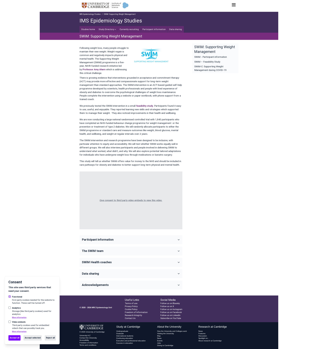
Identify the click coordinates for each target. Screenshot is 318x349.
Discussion (202, 336)
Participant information (154, 29)
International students (124, 336)
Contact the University (88, 338)
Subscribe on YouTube (170, 318)
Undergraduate (122, 331)
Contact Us (130, 318)
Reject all (50, 337)
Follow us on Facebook (171, 312)
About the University (169, 326)
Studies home (88, 29)
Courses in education (124, 343)
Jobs (159, 343)
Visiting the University (165, 333)
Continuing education (124, 338)
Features (201, 333)
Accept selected (33, 337)
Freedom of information (89, 343)
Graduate (120, 333)
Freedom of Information (136, 312)
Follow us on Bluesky (170, 303)
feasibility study (144, 105)
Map (159, 336)
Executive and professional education (131, 341)
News (159, 338)
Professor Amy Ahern (94, 69)
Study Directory (106, 29)
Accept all (14, 337)
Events (159, 341)
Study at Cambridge (128, 326)
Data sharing (175, 29)
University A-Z (85, 335)
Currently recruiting (129, 29)
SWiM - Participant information (210, 56)
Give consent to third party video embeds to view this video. (131, 200)
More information (19, 317)
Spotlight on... (203, 338)
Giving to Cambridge (165, 345)
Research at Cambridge (212, 326)
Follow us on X (167, 306)
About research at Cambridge (210, 341)
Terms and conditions (88, 345)
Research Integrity (133, 315)
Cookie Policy (131, 309)
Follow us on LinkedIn (170, 315)
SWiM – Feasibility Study (207, 61)
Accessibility (84, 340)
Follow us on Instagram (171, 309)
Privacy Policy (131, 306)
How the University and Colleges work (172, 331)
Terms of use (131, 303)
